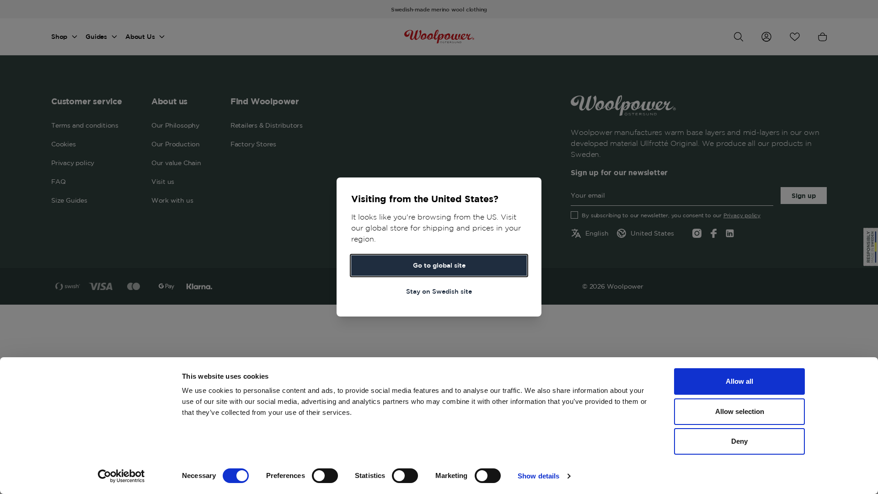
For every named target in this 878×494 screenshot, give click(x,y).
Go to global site (439, 265)
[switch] (325, 475)
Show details (538, 476)
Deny (739, 441)
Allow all (739, 381)
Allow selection (739, 411)
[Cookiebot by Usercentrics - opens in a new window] (121, 476)
